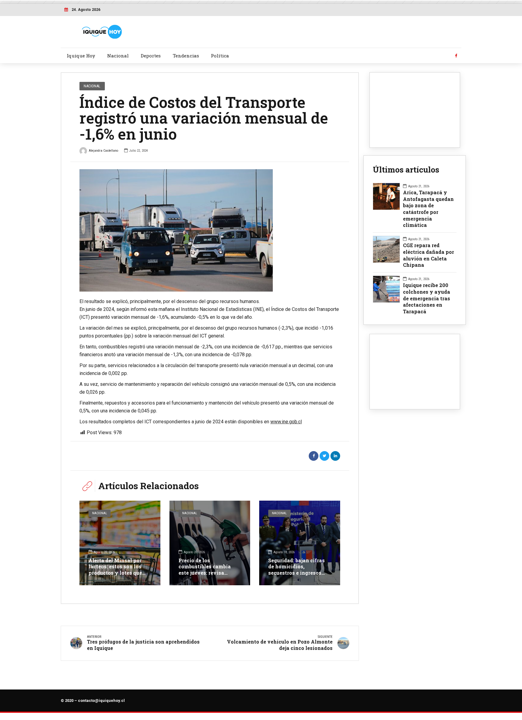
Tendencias (186, 56)
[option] (209, 230)
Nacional (118, 56)
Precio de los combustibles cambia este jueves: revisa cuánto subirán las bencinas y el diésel (205, 573)
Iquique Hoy (81, 56)
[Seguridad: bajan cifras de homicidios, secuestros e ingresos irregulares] (299, 543)
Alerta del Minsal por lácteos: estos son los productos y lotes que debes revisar (115, 569)
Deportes (151, 56)
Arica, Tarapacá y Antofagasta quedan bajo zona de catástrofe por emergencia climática (428, 208)
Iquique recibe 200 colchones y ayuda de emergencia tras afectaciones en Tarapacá (426, 298)
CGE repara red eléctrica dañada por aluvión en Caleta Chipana (428, 255)
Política (220, 56)
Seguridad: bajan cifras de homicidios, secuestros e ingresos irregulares (296, 569)
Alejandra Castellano (103, 151)
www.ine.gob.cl (286, 422)
